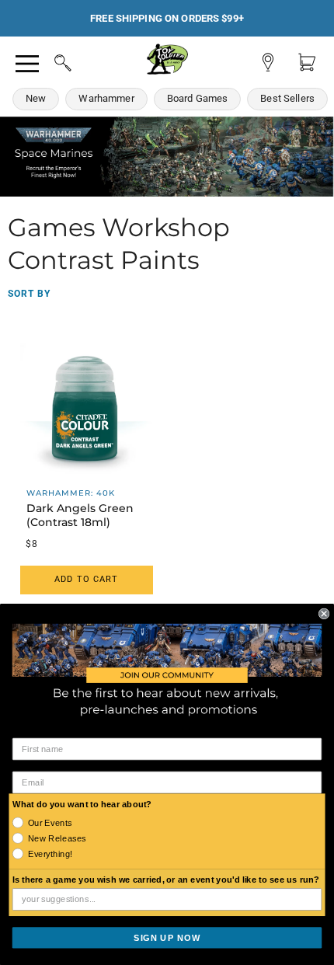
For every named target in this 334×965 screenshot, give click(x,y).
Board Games (197, 98)
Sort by (29, 293)
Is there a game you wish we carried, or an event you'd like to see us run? (166, 879)
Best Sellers (287, 98)
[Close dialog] (323, 613)
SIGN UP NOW (167, 937)
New (36, 98)
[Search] (48, 60)
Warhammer (106, 98)
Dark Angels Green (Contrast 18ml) (80, 515)
